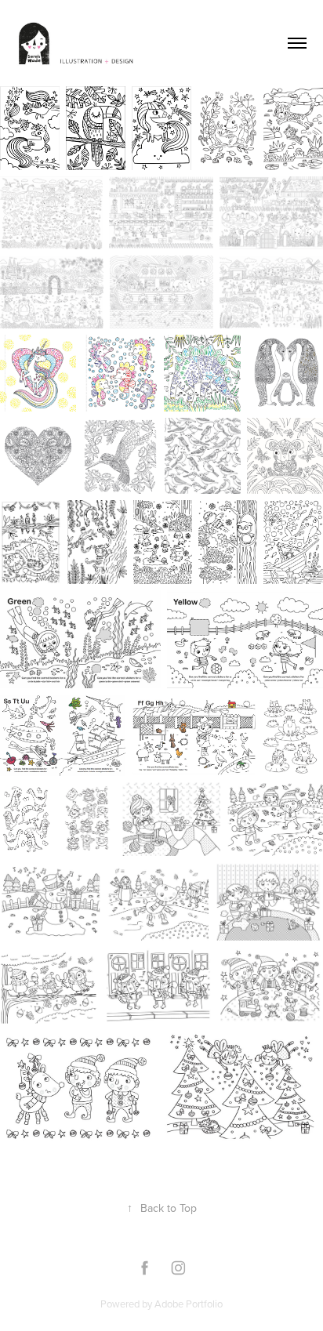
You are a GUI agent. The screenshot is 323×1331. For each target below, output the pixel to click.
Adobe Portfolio (188, 1304)
